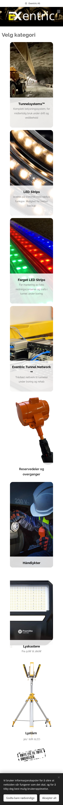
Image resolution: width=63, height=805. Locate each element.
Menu (58, 11)
